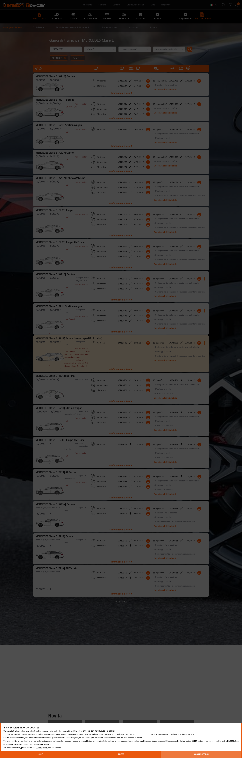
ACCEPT (40, 754)
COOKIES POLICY (42, 748)
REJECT (121, 754)
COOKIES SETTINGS (201, 754)
